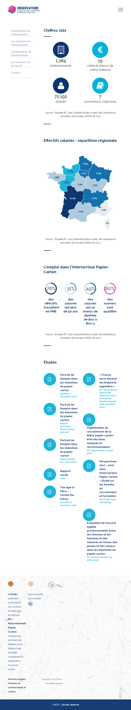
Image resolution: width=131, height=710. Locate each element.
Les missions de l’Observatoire (20, 43)
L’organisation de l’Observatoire (21, 53)
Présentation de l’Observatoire (20, 32)
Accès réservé (70, 704)
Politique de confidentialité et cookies (17, 687)
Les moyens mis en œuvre (20, 64)
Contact (15, 72)
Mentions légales (17, 679)
